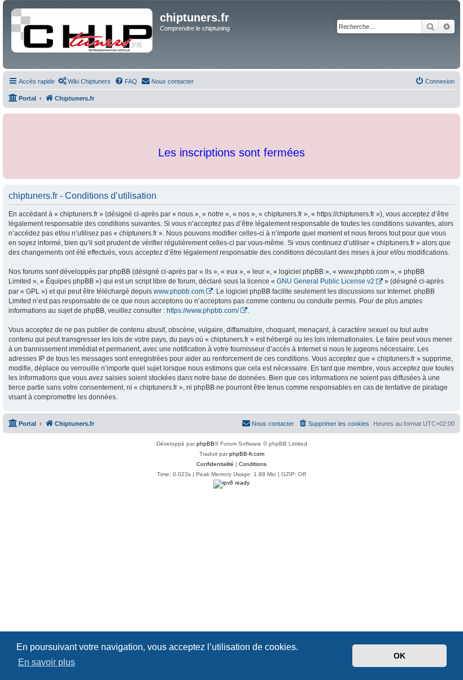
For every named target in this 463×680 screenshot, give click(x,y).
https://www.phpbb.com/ (203, 311)
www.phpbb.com (179, 291)
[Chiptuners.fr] (83, 34)
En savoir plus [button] (46, 662)
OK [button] (399, 655)
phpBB (205, 444)
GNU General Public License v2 (325, 281)
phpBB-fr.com (246, 454)
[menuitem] (84, 81)
